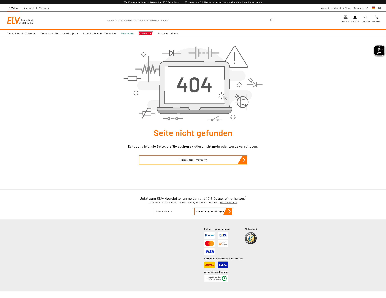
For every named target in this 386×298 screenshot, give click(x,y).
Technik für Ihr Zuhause (21, 33)
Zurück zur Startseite (193, 160)
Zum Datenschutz (228, 202)
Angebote (145, 33)
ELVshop (13, 7)
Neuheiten (127, 33)
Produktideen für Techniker (99, 33)
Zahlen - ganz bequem (217, 229)
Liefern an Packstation (229, 258)
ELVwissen (42, 7)
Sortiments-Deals (168, 33)
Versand (209, 258)
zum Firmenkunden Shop (336, 7)
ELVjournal (27, 7)
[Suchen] (272, 20)
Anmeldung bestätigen (210, 211)
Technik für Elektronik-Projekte (59, 33)
